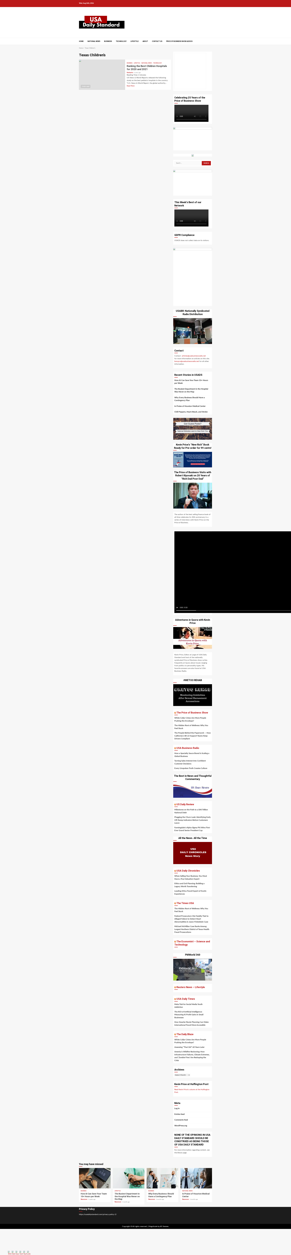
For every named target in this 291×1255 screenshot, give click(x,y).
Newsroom (84, 1199)
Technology (121, 41)
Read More (130, 86)
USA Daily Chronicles (188, 870)
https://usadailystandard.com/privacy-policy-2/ (98, 1214)
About (145, 41)
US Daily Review (185, 804)
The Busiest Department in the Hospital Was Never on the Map (191, 390)
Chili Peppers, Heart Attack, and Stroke (191, 412)
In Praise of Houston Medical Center (190, 406)
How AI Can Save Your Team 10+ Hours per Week (191, 381)
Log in (177, 1108)
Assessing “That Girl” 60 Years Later (189, 1047)
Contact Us (157, 41)
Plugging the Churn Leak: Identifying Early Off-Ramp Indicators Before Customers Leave (192, 820)
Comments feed (181, 1120)
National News (94, 41)
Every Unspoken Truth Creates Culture (190, 768)
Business (108, 41)
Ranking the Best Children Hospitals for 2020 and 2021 (102, 75)
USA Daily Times (186, 998)
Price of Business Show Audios (179, 41)
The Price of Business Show (192, 712)
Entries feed (179, 1114)
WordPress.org (180, 1126)
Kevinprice (130, 72)
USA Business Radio (188, 748)
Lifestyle (134, 41)
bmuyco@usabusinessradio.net (186, 361)
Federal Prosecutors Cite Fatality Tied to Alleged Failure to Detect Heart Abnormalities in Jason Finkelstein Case (191, 919)
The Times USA (185, 903)
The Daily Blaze (184, 1034)
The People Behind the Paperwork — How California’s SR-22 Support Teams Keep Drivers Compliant (192, 736)
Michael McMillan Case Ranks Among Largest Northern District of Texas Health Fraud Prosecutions (191, 929)
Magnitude (153, 1226)
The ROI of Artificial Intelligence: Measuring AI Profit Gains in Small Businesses (188, 1015)
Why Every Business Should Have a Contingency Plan (189, 399)
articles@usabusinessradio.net (194, 356)
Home (81, 41)
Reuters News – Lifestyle (191, 987)
